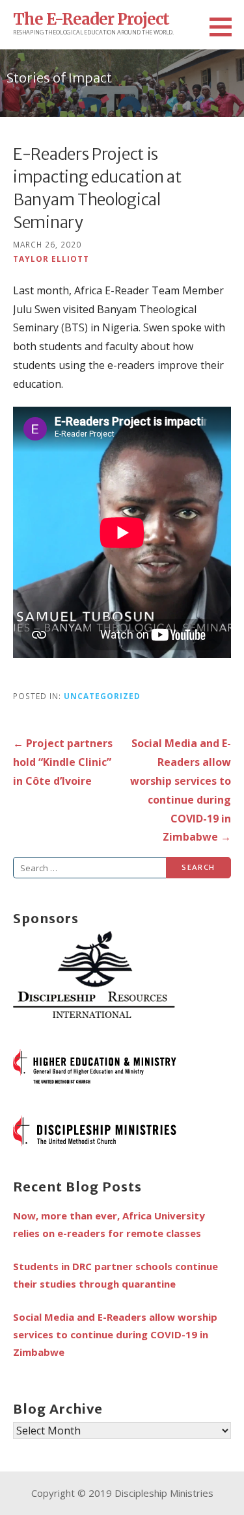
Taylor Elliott (51, 258)
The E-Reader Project (91, 19)
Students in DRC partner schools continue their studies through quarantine (115, 1275)
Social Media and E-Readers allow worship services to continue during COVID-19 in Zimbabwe (115, 1334)
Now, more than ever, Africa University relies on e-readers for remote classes (109, 1224)
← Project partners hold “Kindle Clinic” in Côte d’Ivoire (63, 762)
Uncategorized (102, 696)
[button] (225, 27)
